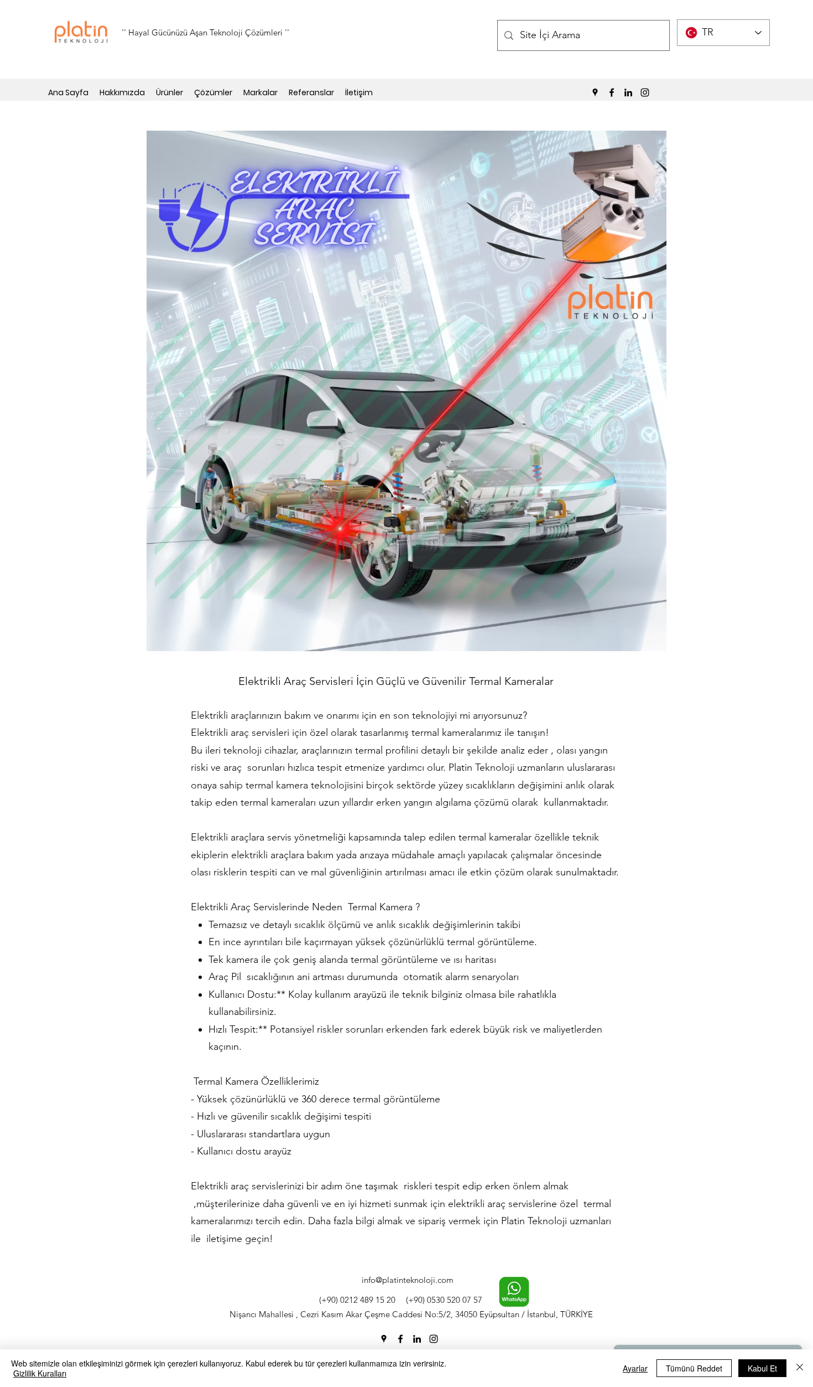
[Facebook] (611, 92)
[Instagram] (644, 92)
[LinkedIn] (628, 92)
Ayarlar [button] (635, 1368)
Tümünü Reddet (694, 1368)
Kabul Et (762, 1368)
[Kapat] (799, 1368)
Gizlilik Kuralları (39, 1373)
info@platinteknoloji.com (408, 1280)
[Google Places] (595, 92)
